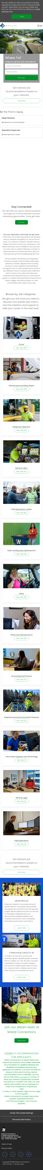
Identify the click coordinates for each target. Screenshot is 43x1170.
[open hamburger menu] (2, 26)
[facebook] (4, 1154)
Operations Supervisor (11, 130)
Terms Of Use (7, 1164)
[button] (21, 77)
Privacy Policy (19, 1164)
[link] (21, 222)
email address (23, 1077)
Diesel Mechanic (8, 118)
